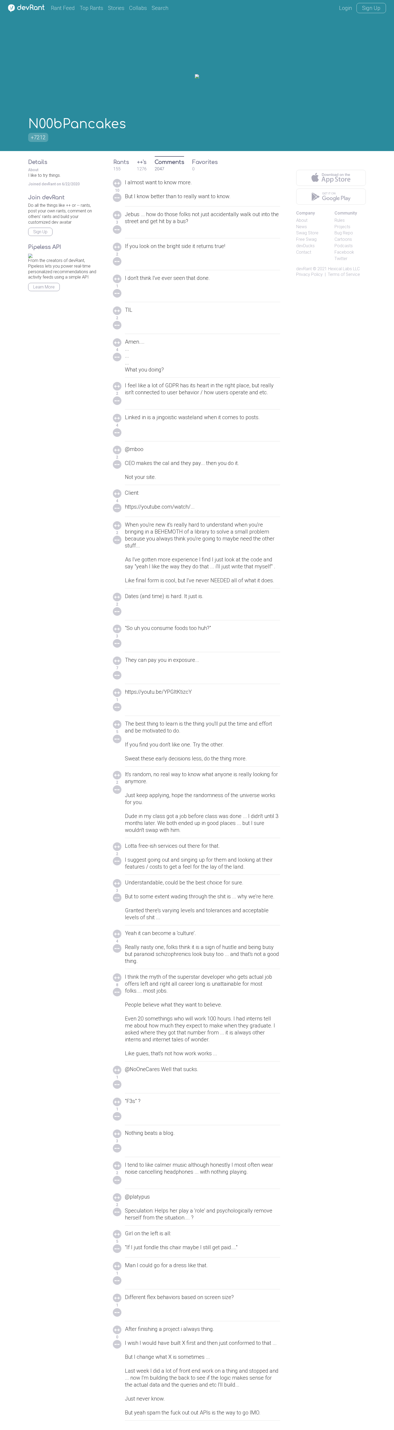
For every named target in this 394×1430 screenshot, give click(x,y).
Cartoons (343, 239)
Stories (116, 8)
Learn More (44, 287)
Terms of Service (344, 274)
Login (345, 8)
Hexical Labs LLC (344, 268)
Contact (303, 252)
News (301, 226)
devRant (304, 268)
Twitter (340, 258)
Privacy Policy (309, 274)
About (301, 220)
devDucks (305, 245)
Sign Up (371, 8)
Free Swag (306, 239)
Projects (342, 226)
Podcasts (343, 245)
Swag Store (307, 232)
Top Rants (91, 8)
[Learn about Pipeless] (30, 254)
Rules (339, 220)
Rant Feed (63, 8)
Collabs (138, 8)
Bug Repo (343, 232)
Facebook (344, 252)
